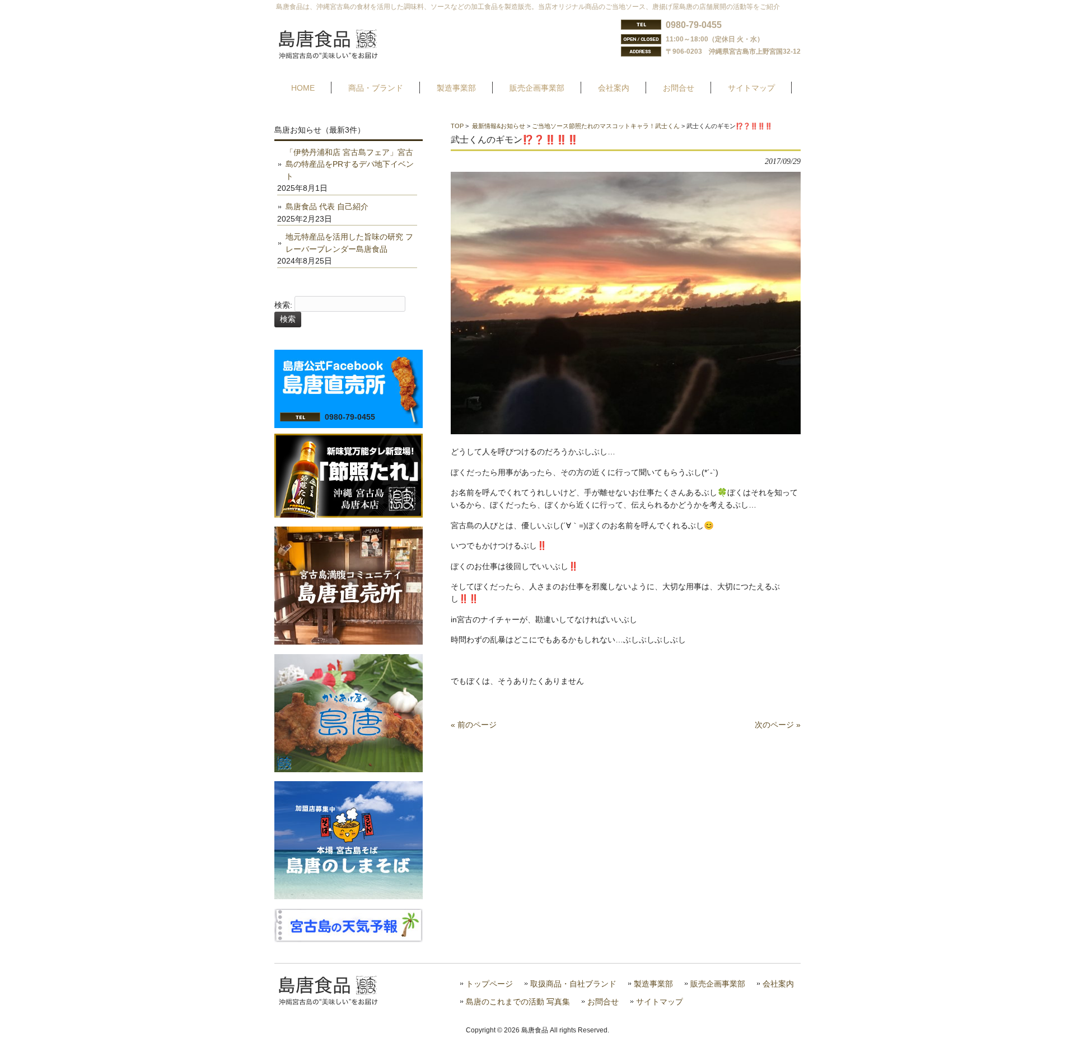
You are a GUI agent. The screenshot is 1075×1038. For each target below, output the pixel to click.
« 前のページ (474, 724)
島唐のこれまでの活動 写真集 (518, 1002)
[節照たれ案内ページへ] (348, 514)
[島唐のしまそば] (348, 896)
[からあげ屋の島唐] (348, 769)
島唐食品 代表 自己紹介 (327, 206)
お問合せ (603, 1002)
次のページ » (778, 724)
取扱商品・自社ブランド (573, 984)
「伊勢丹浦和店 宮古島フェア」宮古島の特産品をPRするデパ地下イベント (350, 164)
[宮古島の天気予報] (348, 939)
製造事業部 (653, 984)
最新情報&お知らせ (498, 126)
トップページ (489, 984)
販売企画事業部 (717, 984)
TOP (457, 126)
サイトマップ (659, 1002)
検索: (283, 304)
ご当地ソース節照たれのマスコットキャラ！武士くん (606, 126)
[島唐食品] (336, 55)
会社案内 (778, 984)
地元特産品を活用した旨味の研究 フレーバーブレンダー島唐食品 (349, 242)
